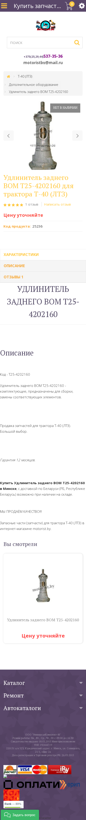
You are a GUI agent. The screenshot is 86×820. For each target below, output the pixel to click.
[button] (8, 135)
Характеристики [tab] (21, 254)
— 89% (13, 804)
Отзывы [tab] (13, 277)
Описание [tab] (14, 265)
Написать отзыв (57, 204)
